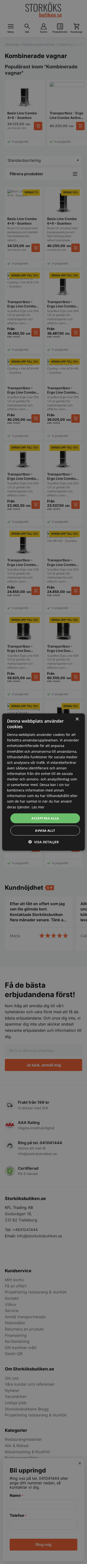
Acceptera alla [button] (45, 818)
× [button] (77, 719)
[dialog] (43, 782)
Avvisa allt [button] (45, 830)
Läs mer (38, 807)
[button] (43, 842)
